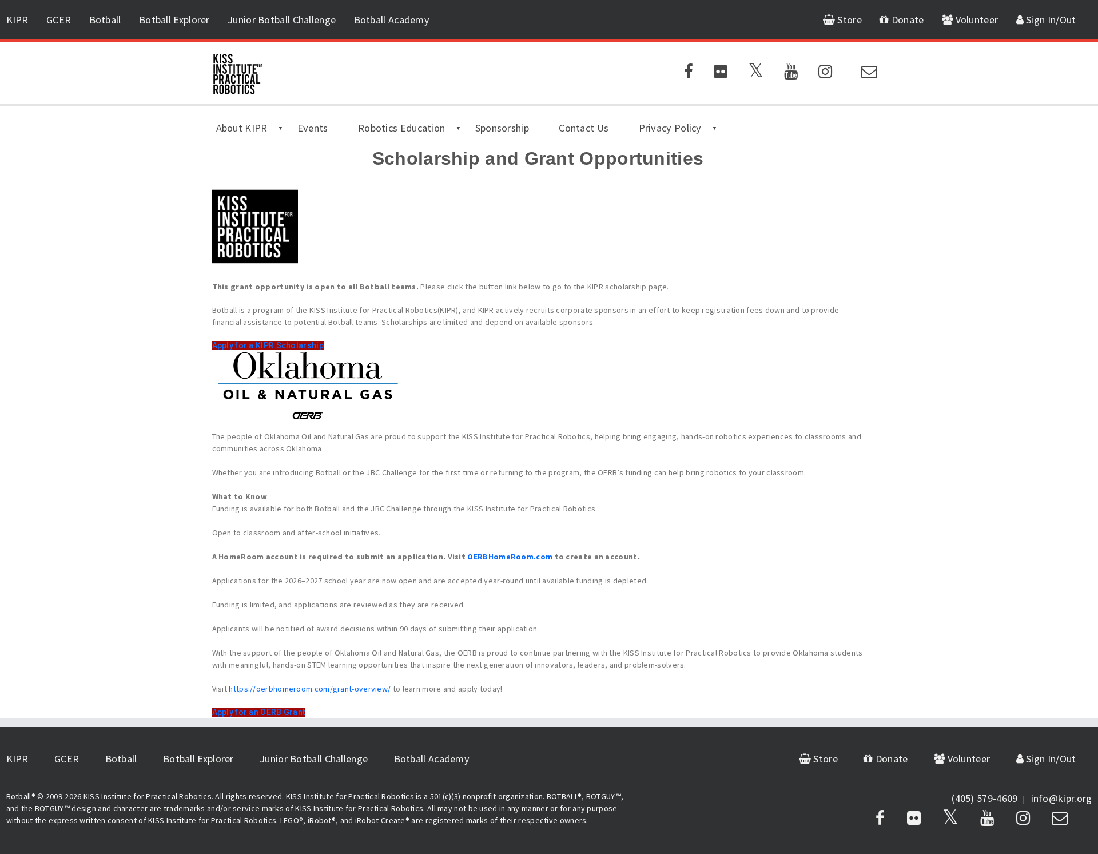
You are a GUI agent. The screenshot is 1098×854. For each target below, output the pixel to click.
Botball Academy (392, 19)
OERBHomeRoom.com (509, 556)
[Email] (869, 74)
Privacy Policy (670, 127)
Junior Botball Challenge (282, 19)
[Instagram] (825, 74)
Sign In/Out (1050, 19)
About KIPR (242, 127)
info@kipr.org (1061, 798)
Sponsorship (502, 127)
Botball (105, 19)
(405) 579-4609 (984, 798)
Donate (906, 19)
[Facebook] (688, 74)
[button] (268, 345)
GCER (58, 19)
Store (848, 19)
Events (312, 127)
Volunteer (975, 19)
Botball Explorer (174, 19)
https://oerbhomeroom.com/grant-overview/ (310, 689)
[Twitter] (755, 74)
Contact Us (583, 127)
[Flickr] (720, 74)
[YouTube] (791, 74)
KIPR (17, 19)
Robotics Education (401, 127)
